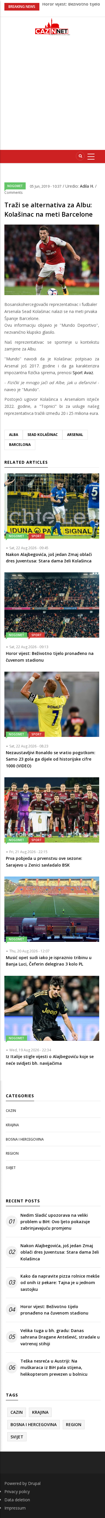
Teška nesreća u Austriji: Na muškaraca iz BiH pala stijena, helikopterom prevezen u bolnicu (54, 1367)
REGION (12, 1153)
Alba (13, 434)
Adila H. (87, 186)
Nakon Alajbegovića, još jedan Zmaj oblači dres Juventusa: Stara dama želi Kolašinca (59, 1252)
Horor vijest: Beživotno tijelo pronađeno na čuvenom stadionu (54, 1310)
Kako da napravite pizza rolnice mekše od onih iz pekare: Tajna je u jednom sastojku (59, 1282)
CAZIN (11, 1110)
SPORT (37, 536)
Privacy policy (17, 1491)
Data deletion (17, 1499)
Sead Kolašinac (42, 434)
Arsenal (75, 434)
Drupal (34, 1483)
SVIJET (11, 1167)
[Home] (52, 26)
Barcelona (20, 444)
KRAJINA (12, 1124)
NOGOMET (15, 186)
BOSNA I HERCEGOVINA (25, 1139)
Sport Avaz (83, 372)
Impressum (15, 1508)
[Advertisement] (52, 95)
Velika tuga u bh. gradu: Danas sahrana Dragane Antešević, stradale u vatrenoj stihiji (60, 1337)
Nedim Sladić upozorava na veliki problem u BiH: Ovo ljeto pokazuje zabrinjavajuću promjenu (55, 1221)
